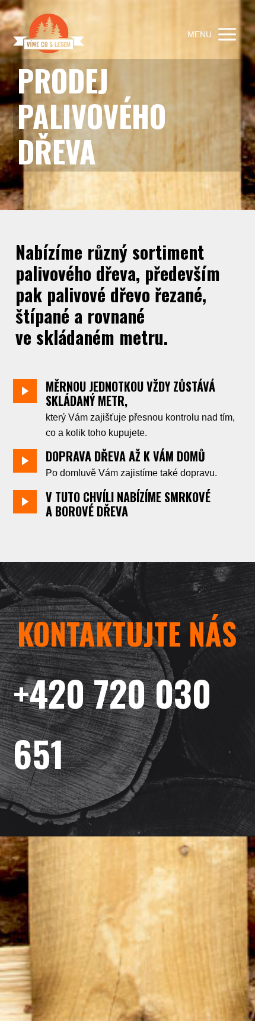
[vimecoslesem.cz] (48, 34)
